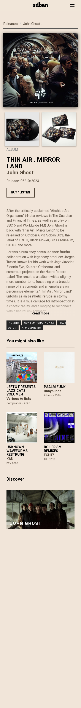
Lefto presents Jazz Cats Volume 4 (21, 390)
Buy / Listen (20, 192)
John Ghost (31, 24)
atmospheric (31, 327)
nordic (14, 323)
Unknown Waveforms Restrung (17, 451)
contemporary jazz (39, 323)
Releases (10, 24)
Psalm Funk (54, 387)
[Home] (40, 4)
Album (12, 149)
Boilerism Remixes (53, 449)
